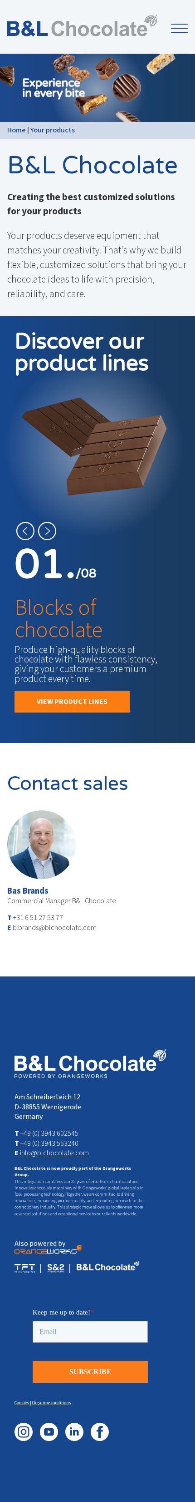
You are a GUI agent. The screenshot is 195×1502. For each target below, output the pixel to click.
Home (16, 130)
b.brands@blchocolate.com (55, 928)
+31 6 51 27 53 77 (38, 918)
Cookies (22, 1403)
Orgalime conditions (51, 1403)
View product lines (72, 702)
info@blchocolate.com (54, 1153)
